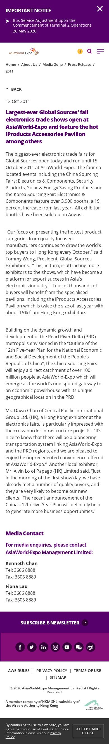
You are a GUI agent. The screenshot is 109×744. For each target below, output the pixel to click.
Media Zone (52, 64)
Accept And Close (88, 731)
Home (11, 64)
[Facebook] (20, 647)
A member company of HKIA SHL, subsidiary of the (42, 703)
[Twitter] (32, 647)
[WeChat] (79, 647)
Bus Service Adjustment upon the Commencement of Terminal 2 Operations (52, 23)
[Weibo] (90, 647)
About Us (29, 64)
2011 (9, 71)
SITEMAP (58, 677)
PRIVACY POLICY (51, 670)
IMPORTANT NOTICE (80, 49)
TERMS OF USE (87, 670)
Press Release (79, 64)
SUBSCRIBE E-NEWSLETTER (50, 623)
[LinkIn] (43, 647)
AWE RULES (19, 670)
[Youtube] (67, 647)
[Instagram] (55, 647)
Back (16, 89)
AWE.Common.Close (100, 9)
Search (92, 50)
